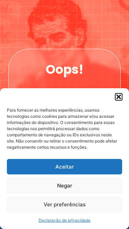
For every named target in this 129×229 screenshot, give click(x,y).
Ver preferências (65, 204)
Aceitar (64, 166)
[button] (118, 96)
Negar (64, 185)
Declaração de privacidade (64, 220)
